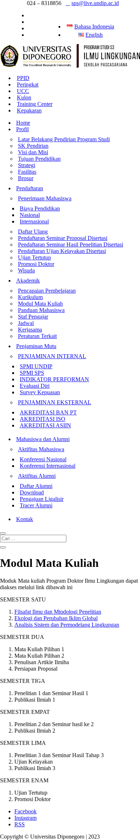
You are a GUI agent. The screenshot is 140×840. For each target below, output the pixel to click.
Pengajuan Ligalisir (42, 499)
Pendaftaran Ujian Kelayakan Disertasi (62, 251)
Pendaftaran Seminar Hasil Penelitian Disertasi (70, 244)
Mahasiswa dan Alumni (43, 439)
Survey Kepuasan (40, 392)
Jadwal (26, 323)
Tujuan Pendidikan (39, 159)
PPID (23, 78)
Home (23, 123)
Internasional (34, 221)
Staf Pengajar (33, 317)
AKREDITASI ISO (42, 419)
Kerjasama (30, 329)
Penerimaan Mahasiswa (44, 198)
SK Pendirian (33, 146)
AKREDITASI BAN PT (48, 412)
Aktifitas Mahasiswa (41, 449)
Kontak (24, 519)
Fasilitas (27, 172)
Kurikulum (30, 297)
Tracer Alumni (36, 505)
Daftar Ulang (33, 231)
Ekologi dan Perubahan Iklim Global (56, 618)
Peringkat (27, 84)
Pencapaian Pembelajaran (47, 291)
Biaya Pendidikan (40, 208)
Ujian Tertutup (34, 257)
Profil (22, 129)
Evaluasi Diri (35, 386)
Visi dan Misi (33, 152)
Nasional (30, 215)
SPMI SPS (32, 373)
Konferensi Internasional (47, 466)
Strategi (26, 165)
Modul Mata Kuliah (40, 304)
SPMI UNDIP (36, 366)
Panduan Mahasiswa (41, 310)
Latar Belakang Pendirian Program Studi (64, 139)
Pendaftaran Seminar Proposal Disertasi (62, 238)
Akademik (28, 280)
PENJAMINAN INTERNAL (52, 356)
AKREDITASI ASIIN (45, 425)
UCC (23, 91)
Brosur (25, 178)
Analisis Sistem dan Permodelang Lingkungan (66, 625)
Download (32, 492)
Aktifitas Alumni (37, 476)
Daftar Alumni (36, 486)
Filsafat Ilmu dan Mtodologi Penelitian (57, 612)
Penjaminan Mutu (36, 346)
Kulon (24, 97)
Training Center (34, 104)
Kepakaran (29, 110)
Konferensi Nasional (43, 459)
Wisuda (26, 270)
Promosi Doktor (36, 264)
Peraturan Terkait (37, 336)
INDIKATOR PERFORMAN (54, 379)
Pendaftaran (29, 188)
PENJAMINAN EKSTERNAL (54, 402)
